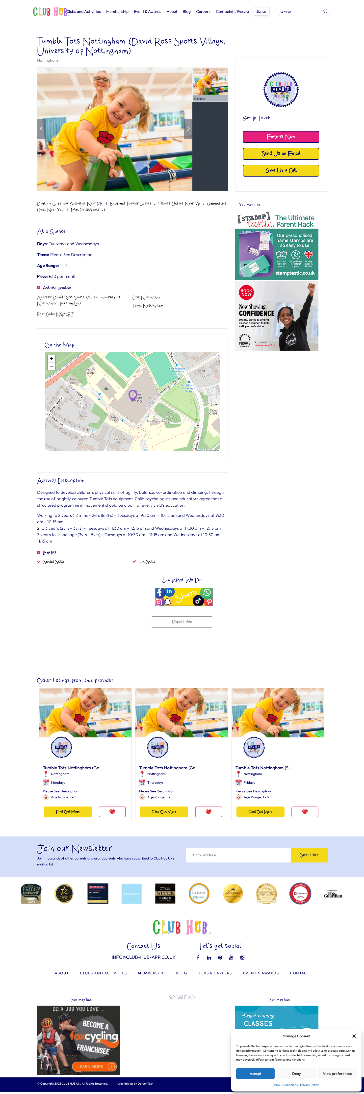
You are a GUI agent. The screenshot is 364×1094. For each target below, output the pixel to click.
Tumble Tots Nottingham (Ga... (73, 768)
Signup (261, 11)
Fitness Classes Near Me (179, 203)
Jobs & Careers (215, 973)
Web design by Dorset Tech (136, 1083)
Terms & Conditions (285, 1085)
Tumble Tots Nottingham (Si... (264, 768)
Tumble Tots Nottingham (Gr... (169, 768)
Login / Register (238, 11)
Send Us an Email (281, 153)
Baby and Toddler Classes (131, 203)
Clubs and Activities (83, 11)
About (172, 11)
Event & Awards (147, 11)
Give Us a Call (281, 170)
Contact (223, 11)
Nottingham (47, 60)
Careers (203, 11)
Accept (255, 1073)
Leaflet (200, 449)
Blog (187, 11)
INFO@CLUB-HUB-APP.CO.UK (144, 957)
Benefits (49, 552)
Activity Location (57, 288)
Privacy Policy (309, 1085)
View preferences (337, 1073)
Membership (117, 11)
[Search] (326, 11)
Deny (296, 1073)
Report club (182, 622)
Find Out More (68, 812)
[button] (354, 1036)
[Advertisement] (276, 387)
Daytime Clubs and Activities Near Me (70, 203)
